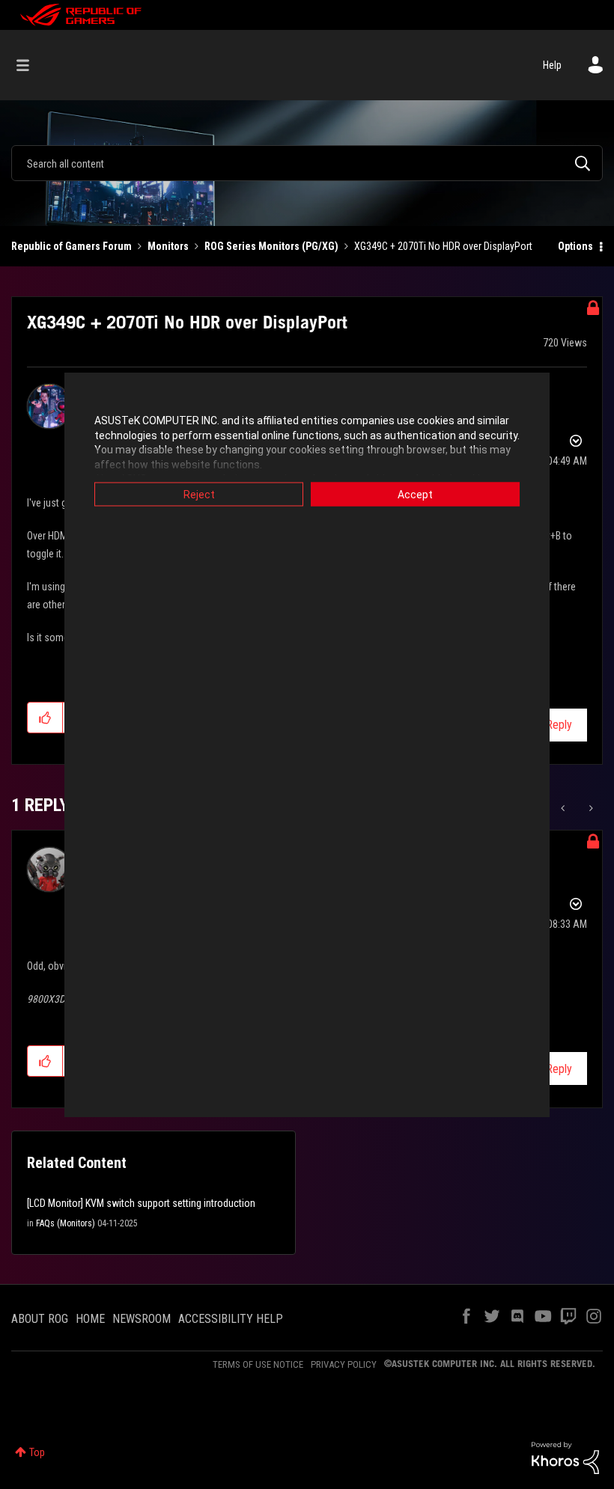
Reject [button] (199, 495)
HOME (90, 1319)
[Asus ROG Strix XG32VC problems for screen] (590, 808)
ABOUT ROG (39, 1319)
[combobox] (307, 163)
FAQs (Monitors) (65, 1223)
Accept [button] (415, 495)
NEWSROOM (141, 1319)
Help (552, 65)
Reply (559, 725)
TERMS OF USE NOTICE (258, 1364)
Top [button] (37, 1452)
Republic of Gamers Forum (71, 246)
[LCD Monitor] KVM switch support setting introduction (141, 1203)
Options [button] (575, 246)
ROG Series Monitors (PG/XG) (271, 246)
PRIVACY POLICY (344, 1364)
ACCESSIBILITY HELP (230, 1319)
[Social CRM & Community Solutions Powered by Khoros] (565, 1457)
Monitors (168, 246)
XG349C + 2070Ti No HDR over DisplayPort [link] (443, 246)
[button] (45, 718)
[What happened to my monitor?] (564, 808)
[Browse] (30, 65)
